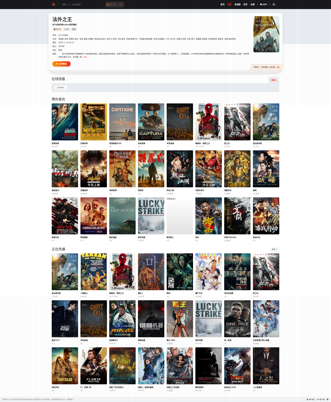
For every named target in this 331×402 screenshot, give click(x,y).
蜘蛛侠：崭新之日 (202, 143)
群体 (168, 293)
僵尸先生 (199, 293)
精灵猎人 (170, 237)
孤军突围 (141, 237)
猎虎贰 (140, 190)
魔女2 (140, 293)
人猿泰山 (84, 293)
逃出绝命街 (257, 143)
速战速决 (55, 190)
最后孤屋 (112, 237)
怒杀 (197, 237)
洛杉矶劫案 (228, 293)
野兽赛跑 (84, 237)
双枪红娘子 (199, 190)
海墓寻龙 (227, 190)
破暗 (255, 190)
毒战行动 (256, 237)
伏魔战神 (84, 190)
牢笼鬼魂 (170, 143)
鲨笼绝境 (55, 143)
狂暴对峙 (84, 143)
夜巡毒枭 (141, 143)
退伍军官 (55, 387)
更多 (274, 249)
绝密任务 (55, 237)
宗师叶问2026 (230, 237)
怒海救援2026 (115, 143)
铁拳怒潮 (112, 190)
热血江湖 (170, 190)
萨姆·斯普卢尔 (132, 39)
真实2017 (56, 340)
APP (265, 4)
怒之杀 (227, 143)
